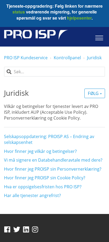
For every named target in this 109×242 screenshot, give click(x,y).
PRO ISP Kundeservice (26, 58)
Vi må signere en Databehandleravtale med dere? (53, 160)
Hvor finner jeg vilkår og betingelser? (40, 151)
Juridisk (94, 58)
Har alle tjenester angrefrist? (32, 195)
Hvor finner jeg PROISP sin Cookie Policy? (44, 178)
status (18, 12)
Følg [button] (93, 93)
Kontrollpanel (67, 58)
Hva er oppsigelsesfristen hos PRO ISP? (42, 187)
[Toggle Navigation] (99, 37)
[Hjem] (36, 35)
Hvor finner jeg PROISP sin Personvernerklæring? (52, 169)
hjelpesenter (79, 18)
